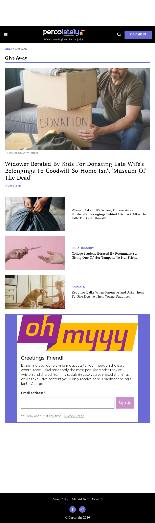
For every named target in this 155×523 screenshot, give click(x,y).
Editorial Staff (80, 499)
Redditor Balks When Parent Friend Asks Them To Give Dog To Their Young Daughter (108, 294)
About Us (97, 499)
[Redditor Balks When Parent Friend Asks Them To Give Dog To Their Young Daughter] (35, 291)
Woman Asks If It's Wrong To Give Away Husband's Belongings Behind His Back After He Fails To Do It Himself (109, 214)
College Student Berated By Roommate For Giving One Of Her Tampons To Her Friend (105, 255)
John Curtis (14, 186)
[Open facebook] (72, 509)
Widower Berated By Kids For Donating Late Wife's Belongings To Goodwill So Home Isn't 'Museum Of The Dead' (75, 170)
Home (8, 48)
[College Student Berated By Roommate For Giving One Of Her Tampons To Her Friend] (35, 253)
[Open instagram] (82, 509)
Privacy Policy (60, 499)
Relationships (83, 248)
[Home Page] (63, 34)
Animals (78, 286)
